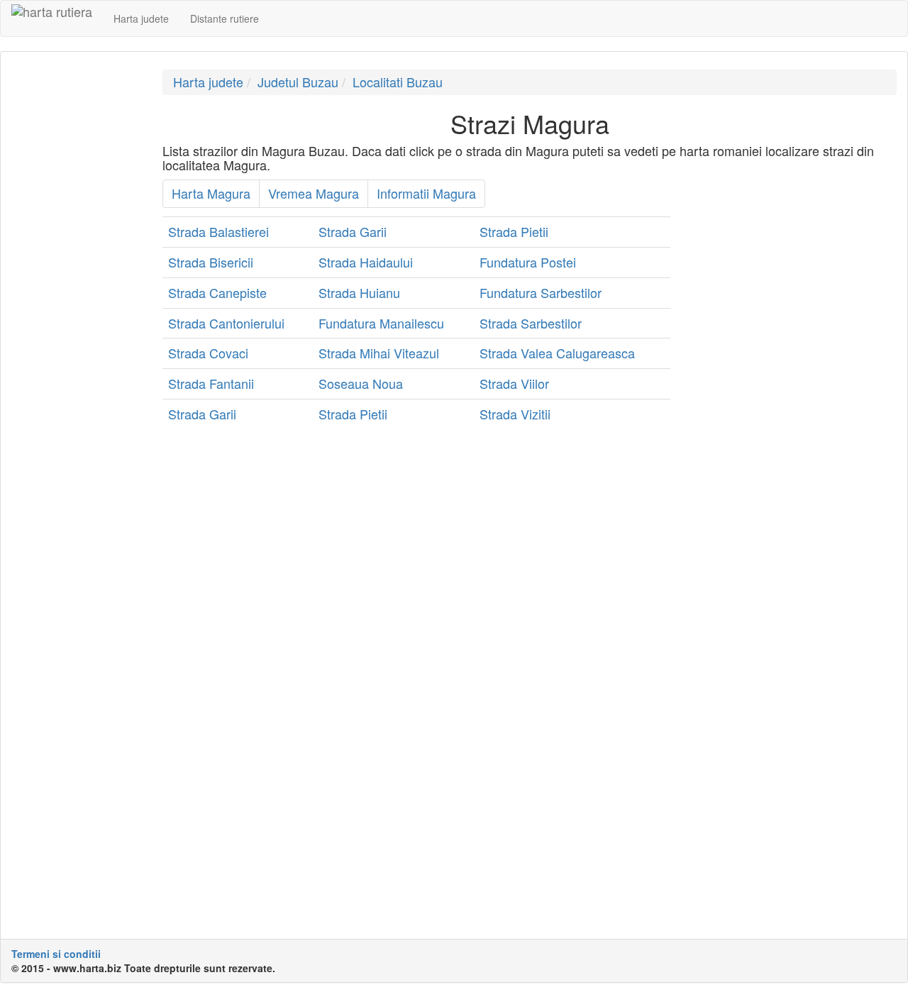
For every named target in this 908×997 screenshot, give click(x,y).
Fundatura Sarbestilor (541, 292)
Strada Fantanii (211, 383)
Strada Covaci (208, 352)
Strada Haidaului (366, 262)
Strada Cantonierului (226, 323)
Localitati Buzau (398, 81)
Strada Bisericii (210, 262)
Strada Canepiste (217, 292)
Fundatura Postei (528, 262)
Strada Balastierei (218, 231)
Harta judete (141, 18)
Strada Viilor (514, 383)
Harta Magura (211, 193)
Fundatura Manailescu (381, 323)
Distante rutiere (224, 18)
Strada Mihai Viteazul (379, 352)
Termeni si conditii (56, 954)
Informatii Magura (426, 193)
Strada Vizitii (515, 413)
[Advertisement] (76, 282)
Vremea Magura (313, 193)
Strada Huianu (359, 292)
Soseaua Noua (361, 383)
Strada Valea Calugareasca (557, 352)
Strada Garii (353, 231)
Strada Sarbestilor (531, 323)
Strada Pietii (514, 231)
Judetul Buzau (298, 81)
